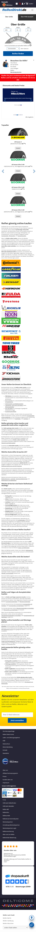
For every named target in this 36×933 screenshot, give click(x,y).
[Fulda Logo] (11, 295)
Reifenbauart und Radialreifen (8, 480)
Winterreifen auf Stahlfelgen (11, 610)
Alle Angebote (29, 117)
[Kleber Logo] (11, 356)
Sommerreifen (4, 235)
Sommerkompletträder (11, 601)
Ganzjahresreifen (22, 235)
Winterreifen (12, 235)
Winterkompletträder (25, 601)
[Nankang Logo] (11, 326)
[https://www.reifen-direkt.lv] (27, 906)
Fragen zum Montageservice (8, 641)
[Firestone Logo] (11, 301)
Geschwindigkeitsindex (21, 479)
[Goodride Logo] (11, 362)
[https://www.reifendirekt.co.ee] (23, 906)
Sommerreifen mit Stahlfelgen (16, 605)
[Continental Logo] (11, 262)
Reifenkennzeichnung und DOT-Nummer (11, 466)
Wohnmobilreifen (9, 407)
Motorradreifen (9, 400)
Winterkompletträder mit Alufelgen (25, 608)
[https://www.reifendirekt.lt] (25, 906)
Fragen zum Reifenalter (23, 547)
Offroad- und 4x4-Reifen (7, 573)
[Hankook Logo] (11, 288)
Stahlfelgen (18, 418)
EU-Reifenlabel (21, 520)
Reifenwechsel (29, 550)
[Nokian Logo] (11, 320)
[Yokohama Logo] (11, 373)
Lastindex (12, 479)
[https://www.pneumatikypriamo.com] (4, 906)
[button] (31, 917)
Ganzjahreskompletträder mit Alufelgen (11, 615)
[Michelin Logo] (11, 308)
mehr (5, 862)
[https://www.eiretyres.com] (8, 906)
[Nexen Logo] (11, 314)
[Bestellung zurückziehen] (20, 4)
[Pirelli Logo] (11, 338)
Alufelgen (26, 418)
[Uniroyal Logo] (8, 349)
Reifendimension (5, 479)
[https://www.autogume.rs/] (30, 906)
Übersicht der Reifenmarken (8, 443)
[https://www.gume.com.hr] (21, 906)
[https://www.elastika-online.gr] (17, 906)
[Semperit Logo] (11, 331)
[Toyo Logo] (11, 343)
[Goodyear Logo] (11, 269)
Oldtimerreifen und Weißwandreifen (14, 404)
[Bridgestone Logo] (11, 379)
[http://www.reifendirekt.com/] (32, 906)
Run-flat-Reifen (9, 408)
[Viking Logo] (11, 367)
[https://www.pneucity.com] (6, 906)
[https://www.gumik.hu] (10, 906)
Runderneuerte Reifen (10, 411)
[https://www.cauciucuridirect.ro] (14, 906)
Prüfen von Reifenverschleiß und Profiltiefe (19, 539)
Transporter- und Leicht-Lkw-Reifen (14, 405)
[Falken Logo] (11, 275)
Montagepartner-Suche (7, 629)
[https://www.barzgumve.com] (19, 906)
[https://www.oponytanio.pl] (12, 906)
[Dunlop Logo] (11, 282)
